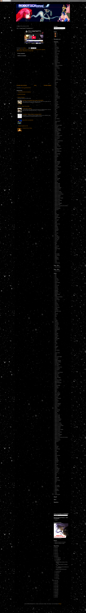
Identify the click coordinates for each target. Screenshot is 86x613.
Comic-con (56, 73)
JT (55, 351)
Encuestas (56, 91)
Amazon (56, 49)
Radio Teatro (57, 174)
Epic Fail (56, 325)
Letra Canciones (57, 364)
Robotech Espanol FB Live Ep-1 (61, 569)
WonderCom (57, 490)
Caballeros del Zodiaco (58, 65)
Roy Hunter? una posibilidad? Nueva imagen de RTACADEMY (32, 100)
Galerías (56, 103)
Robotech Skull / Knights (59, 429)
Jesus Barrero (57, 118)
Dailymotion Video (58, 79)
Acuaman (56, 47)
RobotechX (57, 209)
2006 (55, 43)
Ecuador (56, 88)
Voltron (56, 256)
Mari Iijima (56, 143)
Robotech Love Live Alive (59, 194)
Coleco (56, 70)
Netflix (56, 160)
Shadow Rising (57, 217)
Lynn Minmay (57, 138)
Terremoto (56, 235)
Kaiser (56, 122)
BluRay (56, 64)
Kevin (56, 123)
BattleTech (56, 60)
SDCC (56, 213)
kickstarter (56, 126)
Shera (56, 218)
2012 (55, 44)
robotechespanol (19, 50)
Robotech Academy (58, 187)
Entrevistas (57, 92)
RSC (55, 212)
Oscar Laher (57, 164)
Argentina (56, 56)
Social (56, 221)
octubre (57, 560)
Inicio (35, 85)
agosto (57, 572)
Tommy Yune (57, 238)
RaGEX (56, 175)
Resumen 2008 (57, 178)
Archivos (56, 286)
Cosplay (56, 77)
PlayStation (57, 169)
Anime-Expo (57, 53)
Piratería (56, 168)
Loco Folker (57, 134)
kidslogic (56, 127)
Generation (56, 104)
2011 (56, 589)
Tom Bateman (57, 468)
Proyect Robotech (58, 403)
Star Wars (56, 227)
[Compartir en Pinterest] (35, 48)
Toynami (56, 240)
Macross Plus (57, 142)
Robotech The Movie (21, 97)
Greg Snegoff (57, 338)
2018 (56, 556)
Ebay (56, 87)
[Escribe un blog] (32, 48)
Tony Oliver (57, 239)
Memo (56, 152)
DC (55, 312)
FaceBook (56, 95)
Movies (56, 157)
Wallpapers (57, 257)
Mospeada (56, 156)
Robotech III (57, 190)
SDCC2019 (57, 214)
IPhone (56, 116)
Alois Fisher (57, 48)
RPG (55, 442)
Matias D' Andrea (57, 377)
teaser (56, 234)
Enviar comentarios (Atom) (26, 87)
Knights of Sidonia (58, 130)
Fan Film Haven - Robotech (27, 108)
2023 (56, 550)
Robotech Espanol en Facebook (60, 542)
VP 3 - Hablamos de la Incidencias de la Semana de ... (62, 567)
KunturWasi (57, 131)
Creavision (56, 78)
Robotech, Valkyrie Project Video (23, 106)
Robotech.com (57, 207)
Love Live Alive (57, 136)
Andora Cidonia (21, 49)
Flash (56, 100)
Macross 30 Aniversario (59, 140)
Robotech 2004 (57, 183)
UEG (55, 244)
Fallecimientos (57, 97)
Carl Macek (57, 66)
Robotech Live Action (58, 192)
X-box (56, 260)
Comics (56, 74)
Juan (57, 33)
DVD (55, 83)
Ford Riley (56, 101)
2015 (56, 583)
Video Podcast (25, 50)
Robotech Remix (57, 196)
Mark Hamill (57, 144)
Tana (55, 231)
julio (57, 574)
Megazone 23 (57, 149)
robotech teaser (57, 199)
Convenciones (57, 75)
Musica (56, 390)
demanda (56, 82)
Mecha (56, 147)
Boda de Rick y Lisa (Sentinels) (27, 120)
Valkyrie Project (57, 248)
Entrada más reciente (22, 85)
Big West (56, 61)
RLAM (56, 181)
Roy (56, 36)
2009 (56, 592)
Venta (56, 481)
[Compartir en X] (33, 48)
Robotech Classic (58, 188)
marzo (57, 578)
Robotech (43, 49)
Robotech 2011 (57, 416)
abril (57, 577)
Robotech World (57, 204)
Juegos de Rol (57, 121)
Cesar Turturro (27, 49)
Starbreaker (57, 229)
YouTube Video (30, 50)
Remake (56, 177)
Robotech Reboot (58, 195)
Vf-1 (55, 252)
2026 (56, 547)
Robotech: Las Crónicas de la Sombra (61, 205)
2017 (56, 580)
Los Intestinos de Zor (58, 135)
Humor (56, 110)
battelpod (56, 58)
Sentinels (56, 216)
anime (56, 52)
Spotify (56, 225)
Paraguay (56, 165)
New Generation (57, 161)
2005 (56, 596)
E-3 (55, 86)
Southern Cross (57, 455)
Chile (55, 69)
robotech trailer (57, 201)
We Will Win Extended (21, 94)
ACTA (56, 45)
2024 (56, 549)
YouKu (56, 261)
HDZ (55, 109)
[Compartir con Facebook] (34, 48)
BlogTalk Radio (57, 62)
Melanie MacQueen (58, 151)
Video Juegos (57, 253)
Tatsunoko (56, 464)
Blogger (60, 603)
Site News (56, 220)
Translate (62, 29)
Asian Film (56, 57)
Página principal (57, 266)
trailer (56, 242)
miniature (56, 155)
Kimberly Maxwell (58, 129)
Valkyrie (56, 247)
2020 (56, 553)
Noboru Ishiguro (57, 162)
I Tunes (56, 112)
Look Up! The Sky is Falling (27, 128)
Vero (55, 251)
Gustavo (56, 108)
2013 (56, 586)
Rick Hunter (57, 179)
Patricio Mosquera (58, 166)
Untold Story (57, 477)
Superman (56, 230)
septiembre (58, 571)
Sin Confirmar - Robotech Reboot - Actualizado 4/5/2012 (31, 114)
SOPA (56, 222)
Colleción (56, 71)
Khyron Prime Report (58, 125)
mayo (57, 575)
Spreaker (56, 226)
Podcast (56, 170)
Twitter (56, 243)
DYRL (56, 84)
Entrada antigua (47, 85)
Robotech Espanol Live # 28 (23, 125)
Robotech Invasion (58, 191)
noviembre (58, 559)
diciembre (57, 557)
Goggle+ (56, 105)
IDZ (55, 113)
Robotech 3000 (57, 186)
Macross (56, 139)
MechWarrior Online (58, 148)
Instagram (56, 114)
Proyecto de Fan (38, 49)
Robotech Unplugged (58, 203)
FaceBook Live (32, 49)
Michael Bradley (57, 153)
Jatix (55, 117)
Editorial (56, 90)
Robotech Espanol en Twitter (59, 543)
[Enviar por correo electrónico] (31, 48)
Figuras (56, 99)
